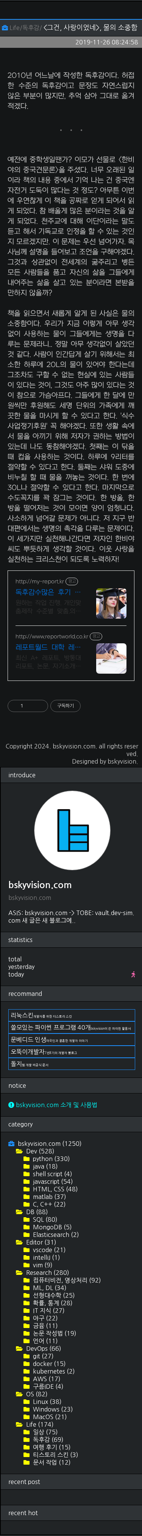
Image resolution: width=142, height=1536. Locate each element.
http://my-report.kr (40, 581)
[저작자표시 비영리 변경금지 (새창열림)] (91, 706)
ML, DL (49, 1288)
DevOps (43, 1348)
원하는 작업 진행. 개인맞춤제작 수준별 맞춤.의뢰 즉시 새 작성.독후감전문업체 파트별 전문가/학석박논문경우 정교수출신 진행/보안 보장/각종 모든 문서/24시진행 (48, 608)
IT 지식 (48, 1311)
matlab (48, 1197)
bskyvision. (123, 761)
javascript (52, 1181)
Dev (40, 1151)
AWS (46, 1379)
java (44, 1166)
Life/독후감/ (26, 28)
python (50, 1159)
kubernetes (53, 1371)
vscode (48, 1250)
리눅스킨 (41, 1015)
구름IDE (47, 1386)
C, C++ (48, 1204)
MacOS (49, 1417)
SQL (44, 1219)
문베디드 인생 (49, 1040)
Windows (52, 1409)
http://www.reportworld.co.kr (52, 636)
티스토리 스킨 (54, 1455)
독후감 (47, 1440)
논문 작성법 (53, 1333)
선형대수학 (53, 1295)
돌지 (29, 1064)
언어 (44, 1341)
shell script (51, 1174)
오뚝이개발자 (44, 1052)
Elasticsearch (55, 1235)
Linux (46, 1402)
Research (47, 1273)
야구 (44, 1318)
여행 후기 (51, 1447)
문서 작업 (51, 1462)
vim (42, 1265)
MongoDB (51, 1227)
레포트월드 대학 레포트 (48, 648)
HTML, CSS (54, 1189)
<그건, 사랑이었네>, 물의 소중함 (90, 27)
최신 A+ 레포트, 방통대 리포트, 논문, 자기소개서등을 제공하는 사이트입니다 (48, 663)
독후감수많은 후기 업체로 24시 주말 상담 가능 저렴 (48, 593)
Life (39, 1424)
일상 (44, 1432)
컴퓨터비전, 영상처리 (66, 1280)
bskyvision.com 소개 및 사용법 (55, 1105)
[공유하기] (30, 706)
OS (36, 1394)
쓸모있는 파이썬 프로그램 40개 (71, 1027)
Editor (40, 1242)
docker (48, 1364)
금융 (44, 1326)
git (42, 1356)
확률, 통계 (52, 1303)
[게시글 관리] (39, 706)
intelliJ (45, 1257)
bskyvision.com (74, 746)
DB (36, 1212)
